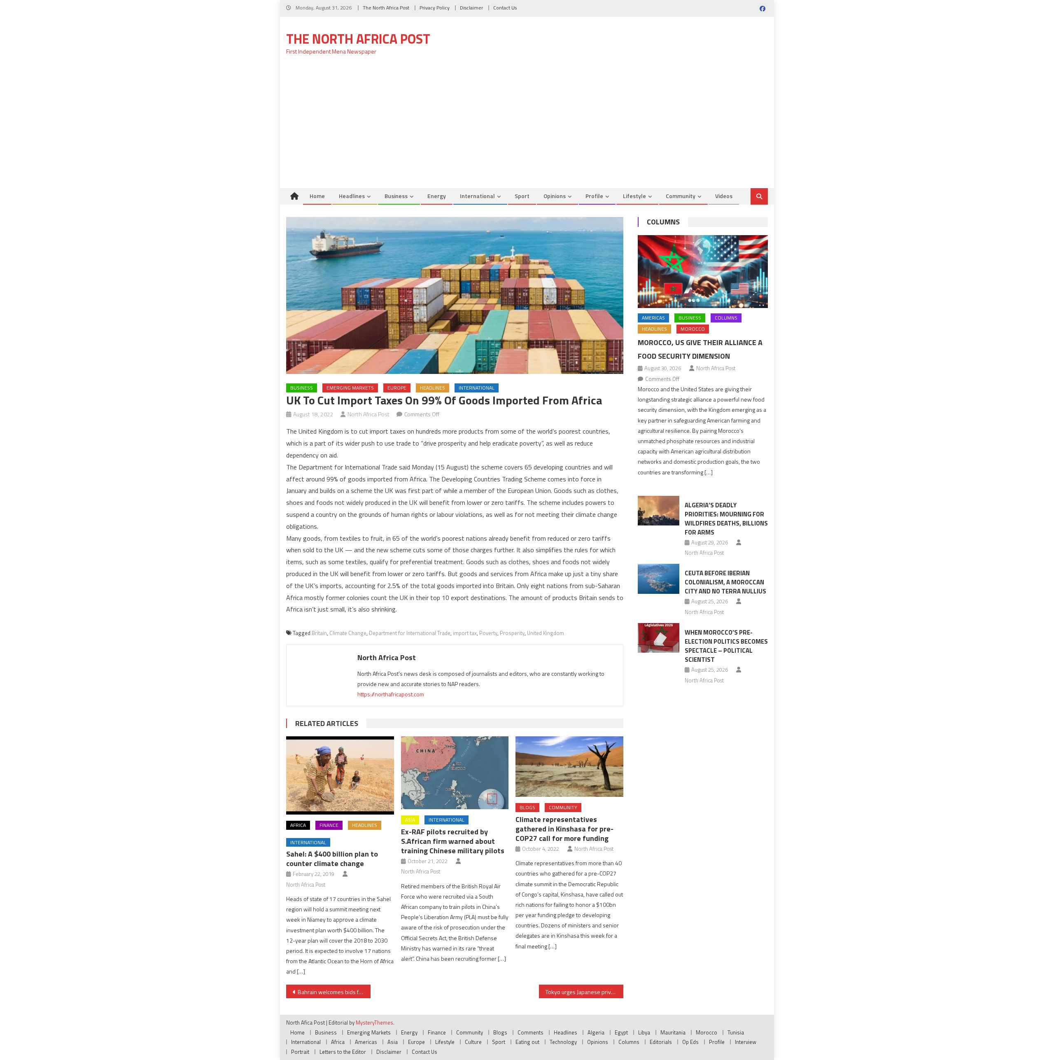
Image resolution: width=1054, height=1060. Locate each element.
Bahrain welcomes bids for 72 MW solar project (334, 992)
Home (317, 195)
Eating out (527, 1042)
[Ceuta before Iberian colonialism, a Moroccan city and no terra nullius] (658, 578)
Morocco (693, 329)
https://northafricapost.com (390, 694)
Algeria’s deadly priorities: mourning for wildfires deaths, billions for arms (726, 518)
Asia (410, 820)
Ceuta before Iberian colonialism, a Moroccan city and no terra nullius (725, 582)
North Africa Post (368, 414)
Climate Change (347, 633)
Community (680, 195)
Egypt (621, 1032)
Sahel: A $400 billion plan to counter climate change (332, 858)
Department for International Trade (409, 633)
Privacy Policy (435, 8)
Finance (328, 825)
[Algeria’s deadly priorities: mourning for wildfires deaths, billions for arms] (658, 510)
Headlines (352, 195)
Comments (530, 1032)
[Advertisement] (527, 126)
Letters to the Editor (342, 1052)
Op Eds (690, 1042)
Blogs (527, 807)
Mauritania (673, 1032)
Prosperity (512, 633)
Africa (298, 825)
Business (396, 195)
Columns (663, 221)
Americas (653, 318)
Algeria (596, 1032)
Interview (745, 1042)
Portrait (300, 1052)
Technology (563, 1042)
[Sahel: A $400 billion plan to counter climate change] (340, 775)
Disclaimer (471, 8)
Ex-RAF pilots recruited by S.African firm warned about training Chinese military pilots (452, 841)
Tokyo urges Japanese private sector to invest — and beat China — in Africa (584, 992)
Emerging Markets (350, 388)
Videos (723, 195)
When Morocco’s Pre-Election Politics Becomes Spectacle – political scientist (726, 646)
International (477, 195)
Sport (522, 195)
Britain (319, 633)
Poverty (488, 633)
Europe (396, 388)
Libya (644, 1032)
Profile (594, 195)
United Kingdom (545, 633)
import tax (465, 633)
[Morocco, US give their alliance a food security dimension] (703, 271)
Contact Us (505, 8)
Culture (473, 1042)
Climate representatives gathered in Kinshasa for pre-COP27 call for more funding (564, 829)
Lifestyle (634, 195)
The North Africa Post (386, 8)
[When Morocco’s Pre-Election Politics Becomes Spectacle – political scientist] (658, 638)
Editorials (661, 1042)
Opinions (554, 195)
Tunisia (736, 1032)
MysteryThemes (374, 1022)
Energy (436, 195)
